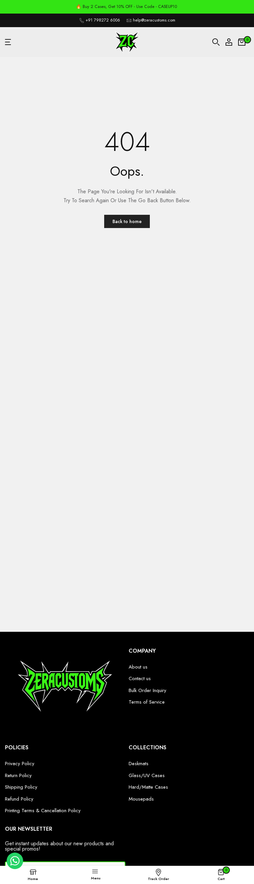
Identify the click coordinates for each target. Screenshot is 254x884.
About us (138, 667)
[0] (241, 42)
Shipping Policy (21, 787)
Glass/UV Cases (147, 775)
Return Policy (18, 775)
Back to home (127, 221)
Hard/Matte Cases (148, 787)
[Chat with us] (15, 867)
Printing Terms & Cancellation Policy (43, 810)
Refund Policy (19, 799)
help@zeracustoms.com (154, 20)
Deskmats (138, 763)
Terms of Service (147, 702)
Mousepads (141, 799)
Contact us (140, 678)
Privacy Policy (19, 763)
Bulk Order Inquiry (147, 690)
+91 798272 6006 (103, 20)
